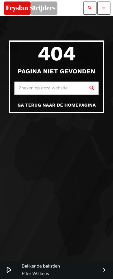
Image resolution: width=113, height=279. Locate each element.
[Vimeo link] (30, 8)
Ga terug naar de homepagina (56, 105)
